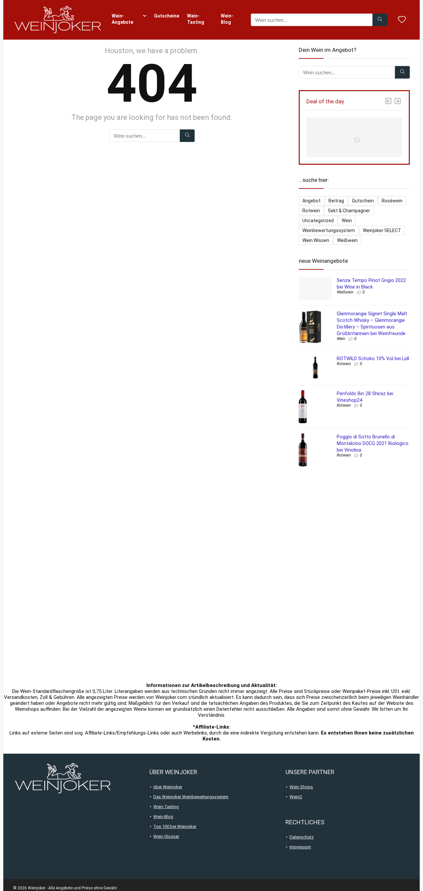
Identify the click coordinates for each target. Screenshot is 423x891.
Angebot (311, 200)
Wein (347, 220)
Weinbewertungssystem (328, 230)
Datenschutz (301, 837)
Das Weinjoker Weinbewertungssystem (190, 796)
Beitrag (336, 200)
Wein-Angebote (122, 19)
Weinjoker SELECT (382, 230)
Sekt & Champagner (349, 210)
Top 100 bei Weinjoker (174, 826)
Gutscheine (166, 15)
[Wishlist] (402, 20)
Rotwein (311, 210)
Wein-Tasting (195, 19)
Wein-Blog (227, 19)
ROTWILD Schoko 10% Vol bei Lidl (373, 358)
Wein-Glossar (166, 836)
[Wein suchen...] (379, 20)
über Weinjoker (167, 786)
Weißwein (347, 240)
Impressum (300, 846)
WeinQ (295, 796)
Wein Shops (301, 786)
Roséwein (392, 200)
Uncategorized (318, 220)
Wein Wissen (315, 240)
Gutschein (363, 200)
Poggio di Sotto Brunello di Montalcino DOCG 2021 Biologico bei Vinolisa (372, 443)
